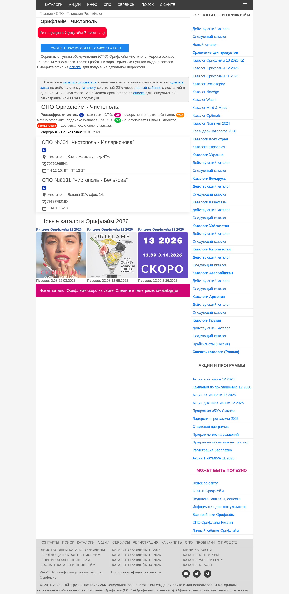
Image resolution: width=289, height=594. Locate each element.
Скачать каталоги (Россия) (216, 352)
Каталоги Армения (209, 296)
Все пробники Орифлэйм (214, 514)
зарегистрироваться (79, 82)
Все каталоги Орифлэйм (222, 15)
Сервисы (126, 5)
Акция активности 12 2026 (214, 395)
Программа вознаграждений (216, 434)
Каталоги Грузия (207, 320)
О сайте (167, 5)
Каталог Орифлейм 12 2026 (110, 229)
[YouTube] (186, 574)
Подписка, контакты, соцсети (217, 499)
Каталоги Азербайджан (213, 273)
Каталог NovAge (206, 92)
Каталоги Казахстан (209, 202)
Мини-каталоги (197, 550)
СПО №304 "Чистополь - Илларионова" (88, 142)
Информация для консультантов (219, 507)
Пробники (205, 542)
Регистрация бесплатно (212, 450)
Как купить (171, 542)
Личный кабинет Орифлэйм (216, 530)
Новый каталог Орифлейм (65, 560)
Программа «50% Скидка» (214, 411)
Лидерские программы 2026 (215, 418)
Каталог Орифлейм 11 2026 (59, 229)
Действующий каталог (211, 29)
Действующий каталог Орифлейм (73, 550)
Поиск (148, 5)
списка (75, 67)
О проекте (227, 542)
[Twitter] (197, 574)
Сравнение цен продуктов (215, 52)
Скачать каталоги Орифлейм (68, 565)
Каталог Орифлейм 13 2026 (161, 229)
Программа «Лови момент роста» (220, 442)
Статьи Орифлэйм (208, 491)
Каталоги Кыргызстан (212, 249)
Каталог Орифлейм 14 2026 (136, 565)
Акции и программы (221, 365)
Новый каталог (205, 44)
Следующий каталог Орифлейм (70, 555)
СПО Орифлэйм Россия (213, 522)
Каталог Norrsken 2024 (211, 123)
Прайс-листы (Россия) (211, 344)
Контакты (50, 542)
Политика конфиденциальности (136, 572)
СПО (107, 5)
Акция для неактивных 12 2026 (218, 403)
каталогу (89, 88)
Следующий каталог (209, 36)
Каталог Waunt (204, 99)
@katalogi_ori (167, 290)
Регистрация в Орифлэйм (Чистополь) (72, 32)
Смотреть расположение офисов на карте (86, 48)
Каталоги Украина (208, 155)
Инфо (92, 5)
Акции (75, 5)
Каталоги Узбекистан (211, 226)
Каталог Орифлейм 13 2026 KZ (218, 60)
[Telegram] (207, 574)
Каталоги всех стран (210, 139)
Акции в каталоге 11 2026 (213, 458)
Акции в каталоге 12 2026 (213, 379)
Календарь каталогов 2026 (214, 131)
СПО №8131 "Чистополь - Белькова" (85, 180)
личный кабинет (147, 88)
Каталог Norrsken (201, 555)
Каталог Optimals (207, 115)
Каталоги (54, 5)
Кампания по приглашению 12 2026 (222, 387)
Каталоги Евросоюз (209, 147)
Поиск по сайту (205, 483)
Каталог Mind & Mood (210, 107)
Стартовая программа (211, 426)
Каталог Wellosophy (209, 84)
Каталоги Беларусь (209, 178)
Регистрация (145, 542)
